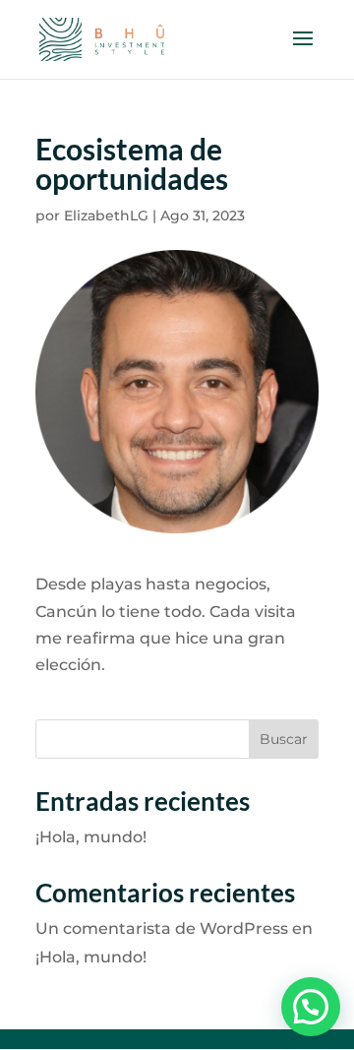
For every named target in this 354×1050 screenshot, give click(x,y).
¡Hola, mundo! (91, 837)
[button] (310, 1006)
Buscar (284, 739)
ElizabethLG (106, 215)
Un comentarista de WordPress (161, 928)
